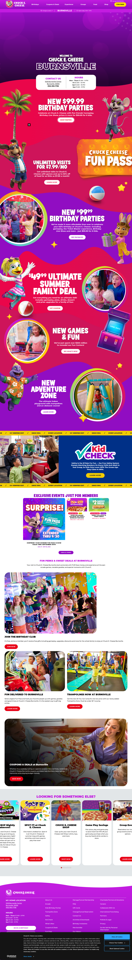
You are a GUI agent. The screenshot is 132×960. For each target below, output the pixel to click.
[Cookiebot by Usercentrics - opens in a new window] (11, 956)
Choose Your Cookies (116, 942)
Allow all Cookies (117, 937)
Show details (28, 956)
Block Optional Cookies (117, 948)
